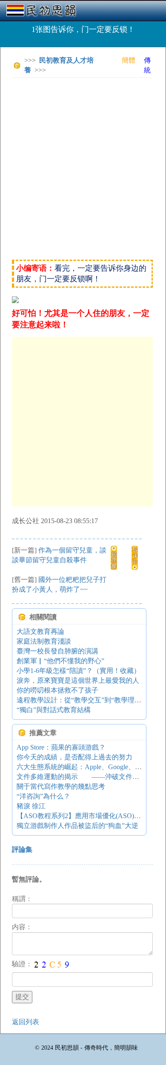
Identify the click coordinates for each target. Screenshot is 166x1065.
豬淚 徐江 (31, 806)
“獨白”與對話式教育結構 (54, 709)
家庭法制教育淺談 (44, 641)
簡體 (128, 60)
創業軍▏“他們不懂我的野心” (60, 660)
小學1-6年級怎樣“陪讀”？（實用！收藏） (78, 670)
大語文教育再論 (40, 631)
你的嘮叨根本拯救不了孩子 (57, 690)
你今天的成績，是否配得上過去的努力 (74, 757)
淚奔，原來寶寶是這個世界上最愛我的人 (78, 680)
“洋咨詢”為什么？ (43, 796)
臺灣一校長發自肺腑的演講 (57, 651)
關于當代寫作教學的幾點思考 (61, 786)
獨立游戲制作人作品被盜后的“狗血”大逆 (77, 825)
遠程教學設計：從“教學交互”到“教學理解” (80, 700)
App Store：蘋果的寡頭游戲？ (61, 747)
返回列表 (25, 1021)
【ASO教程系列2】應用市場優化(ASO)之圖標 (86, 815)
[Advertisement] (83, 167)
